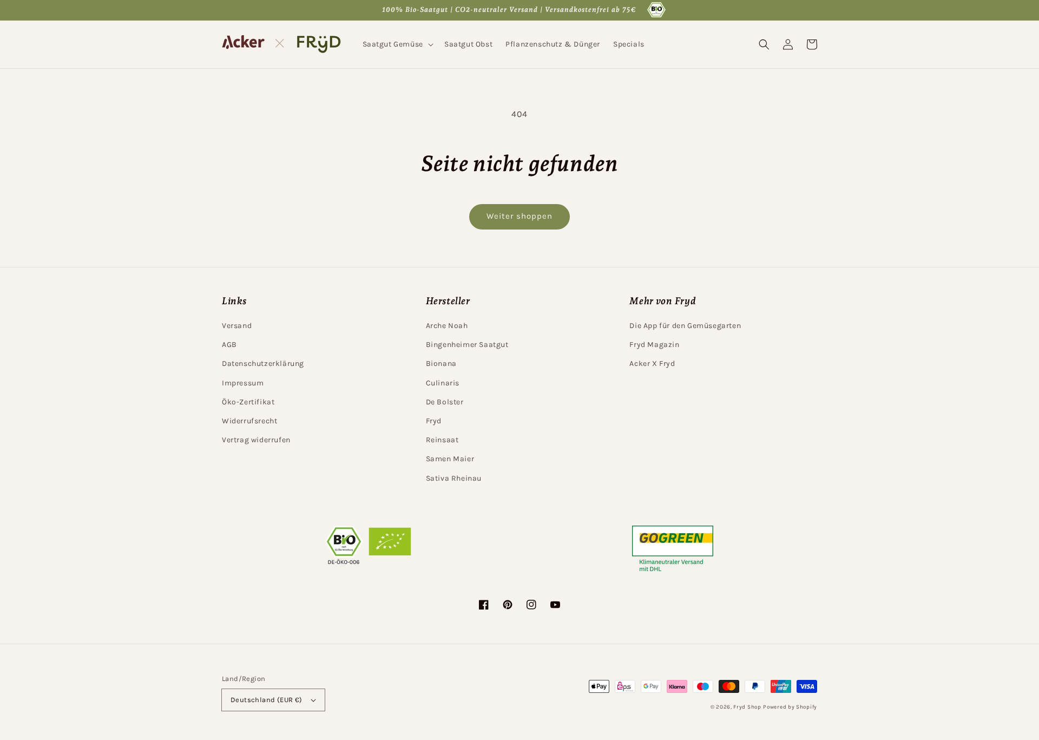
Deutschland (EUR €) (267, 700)
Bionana (441, 363)
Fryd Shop (747, 707)
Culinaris (442, 383)
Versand (237, 325)
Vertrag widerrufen (256, 439)
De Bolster (445, 402)
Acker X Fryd (652, 363)
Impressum (243, 383)
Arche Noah (447, 325)
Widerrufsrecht (249, 420)
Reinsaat (442, 439)
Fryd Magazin (654, 344)
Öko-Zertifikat (248, 402)
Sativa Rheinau (454, 478)
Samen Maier (450, 458)
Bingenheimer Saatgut (467, 344)
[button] (397, 44)
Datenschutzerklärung (263, 363)
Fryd (434, 420)
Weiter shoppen (519, 216)
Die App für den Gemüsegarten (685, 325)
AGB (229, 344)
